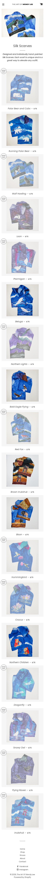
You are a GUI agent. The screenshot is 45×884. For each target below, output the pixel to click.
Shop (22, 852)
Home (22, 849)
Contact (22, 861)
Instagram (23, 869)
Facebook (23, 866)
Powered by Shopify (22, 877)
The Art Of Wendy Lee (26, 874)
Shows (22, 855)
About (22, 858)
